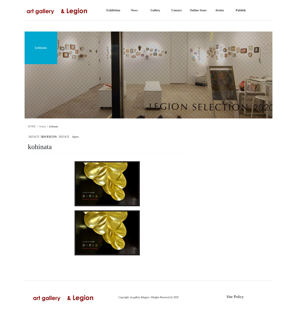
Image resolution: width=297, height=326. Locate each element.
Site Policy (235, 296)
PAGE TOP (285, 312)
